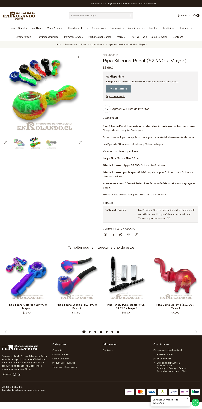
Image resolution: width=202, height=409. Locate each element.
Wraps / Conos (54, 28)
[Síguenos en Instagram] (14, 374)
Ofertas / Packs (139, 37)
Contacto (178, 37)
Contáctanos (120, 88)
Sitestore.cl (37, 393)
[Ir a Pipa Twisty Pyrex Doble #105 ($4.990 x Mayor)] (126, 278)
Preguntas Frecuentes (63, 362)
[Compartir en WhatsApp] (120, 235)
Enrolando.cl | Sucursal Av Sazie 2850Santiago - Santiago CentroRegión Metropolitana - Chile (172, 367)
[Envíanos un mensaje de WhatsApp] (195, 402)
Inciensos (185, 28)
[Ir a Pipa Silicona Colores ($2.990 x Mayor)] (27, 278)
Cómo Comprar (159, 37)
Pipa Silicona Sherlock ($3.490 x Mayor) (76, 306)
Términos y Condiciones (64, 367)
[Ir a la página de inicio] (19, 15)
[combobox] (101, 15)
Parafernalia (116, 28)
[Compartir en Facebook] (105, 235)
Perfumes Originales (47, 37)
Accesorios (98, 28)
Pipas (83, 44)
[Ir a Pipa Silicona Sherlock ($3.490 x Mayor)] (76, 278)
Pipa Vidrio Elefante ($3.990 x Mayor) (175, 306)
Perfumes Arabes (73, 37)
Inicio (58, 44)
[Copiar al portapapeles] (136, 235)
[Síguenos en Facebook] (19, 374)
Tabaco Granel (17, 28)
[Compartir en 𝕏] (113, 235)
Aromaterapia (23, 37)
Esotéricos (169, 28)
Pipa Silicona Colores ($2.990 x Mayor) (27, 306)
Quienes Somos (60, 354)
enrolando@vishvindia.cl (169, 350)
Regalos (153, 28)
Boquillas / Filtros (77, 28)
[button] (84, 332)
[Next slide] (80, 143)
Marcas (121, 37)
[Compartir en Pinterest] (128, 235)
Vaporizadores (135, 28)
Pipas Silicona (97, 44)
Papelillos (36, 28)
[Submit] (130, 15)
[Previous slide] (6, 143)
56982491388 (164, 358)
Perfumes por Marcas (100, 37)
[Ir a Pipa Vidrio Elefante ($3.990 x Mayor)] (175, 278)
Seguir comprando (115, 96)
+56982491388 (165, 354)
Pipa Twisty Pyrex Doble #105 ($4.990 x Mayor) (126, 306)
